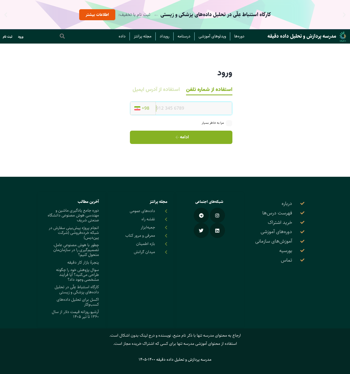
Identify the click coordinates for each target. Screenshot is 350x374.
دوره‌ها (239, 36)
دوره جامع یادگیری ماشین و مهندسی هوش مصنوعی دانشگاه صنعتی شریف (73, 215)
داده (122, 36)
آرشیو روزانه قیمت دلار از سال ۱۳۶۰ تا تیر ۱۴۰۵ (75, 314)
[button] (344, 15)
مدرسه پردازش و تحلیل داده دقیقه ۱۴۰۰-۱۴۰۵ (175, 359)
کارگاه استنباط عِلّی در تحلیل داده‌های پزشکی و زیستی (77, 289)
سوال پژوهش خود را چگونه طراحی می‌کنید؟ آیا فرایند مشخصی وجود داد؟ (77, 275)
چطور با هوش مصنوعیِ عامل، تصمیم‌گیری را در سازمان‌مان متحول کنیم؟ (76, 250)
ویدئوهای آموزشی (212, 36)
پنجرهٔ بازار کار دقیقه (83, 262)
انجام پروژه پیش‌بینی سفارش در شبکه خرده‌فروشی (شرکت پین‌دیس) (74, 233)
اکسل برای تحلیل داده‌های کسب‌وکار (78, 302)
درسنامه (184, 36)
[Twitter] (201, 230)
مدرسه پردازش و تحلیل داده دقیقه (301, 36)
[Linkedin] (217, 230)
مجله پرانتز (142, 36)
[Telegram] (201, 215)
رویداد (164, 36)
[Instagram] (217, 215)
